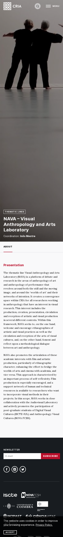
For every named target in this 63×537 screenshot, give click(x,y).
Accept (10, 532)
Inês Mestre (27, 236)
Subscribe (50, 456)
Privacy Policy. (44, 524)
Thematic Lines (14, 211)
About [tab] (8, 246)
